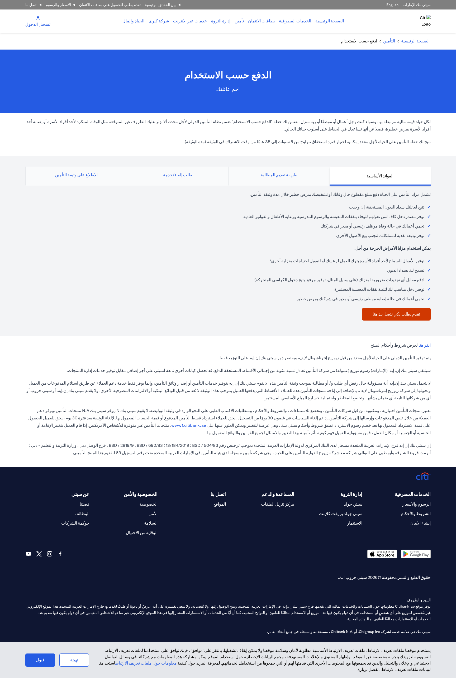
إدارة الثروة (220, 20)
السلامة (151, 523)
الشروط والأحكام (416, 513)
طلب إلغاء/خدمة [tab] (177, 174)
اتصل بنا (31, 5)
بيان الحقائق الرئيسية (161, 5)
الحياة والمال (133, 20)
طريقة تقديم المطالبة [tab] (279, 174)
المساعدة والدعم (278, 494)
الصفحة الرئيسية (329, 20)
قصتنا (84, 504)
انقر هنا (425, 345)
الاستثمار (354, 523)
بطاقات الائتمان (261, 20)
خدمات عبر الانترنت (190, 20)
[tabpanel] (228, 256)
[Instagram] (49, 554)
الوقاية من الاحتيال (142, 532)
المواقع (219, 504)
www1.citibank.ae (188, 425)
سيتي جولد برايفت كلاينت (340, 513)
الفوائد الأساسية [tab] (380, 175)
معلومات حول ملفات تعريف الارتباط (146, 663)
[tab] (295, 21)
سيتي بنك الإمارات (417, 5)
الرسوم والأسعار (416, 504)
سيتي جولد (353, 504)
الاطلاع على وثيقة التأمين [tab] (76, 174)
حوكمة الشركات (75, 523)
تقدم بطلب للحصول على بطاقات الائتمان (110, 5)
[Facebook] (60, 554)
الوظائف (82, 513)
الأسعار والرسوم (58, 5)
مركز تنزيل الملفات (277, 504)
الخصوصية (148, 504)
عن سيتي (80, 494)
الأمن (153, 513)
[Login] (38, 17)
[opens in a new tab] (416, 554)
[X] (39, 554)
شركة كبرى (159, 20)
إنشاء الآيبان (420, 523)
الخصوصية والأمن (141, 494)
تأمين (239, 20)
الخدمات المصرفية (295, 20)
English (392, 5)
